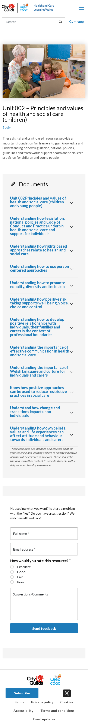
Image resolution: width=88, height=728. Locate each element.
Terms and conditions (57, 710)
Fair (20, 577)
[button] (44, 203)
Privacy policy (42, 702)
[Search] (60, 21)
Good (21, 572)
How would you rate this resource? (40, 560)
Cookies (66, 702)
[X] (66, 692)
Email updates (44, 719)
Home (19, 702)
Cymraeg (76, 21)
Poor (20, 582)
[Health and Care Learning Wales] (81, 7)
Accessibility (23, 710)
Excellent (24, 567)
